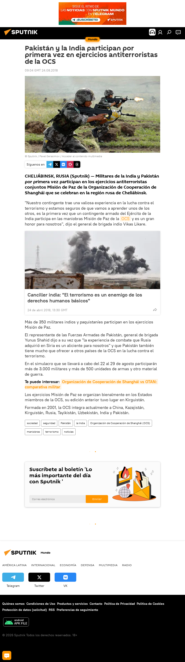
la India (80, 423)
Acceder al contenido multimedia (82, 156)
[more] (155, 309)
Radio (127, 565)
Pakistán (66, 423)
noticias (69, 431)
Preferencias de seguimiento (77, 610)
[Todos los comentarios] (6, 655)
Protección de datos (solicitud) (24, 610)
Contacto (96, 604)
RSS (52, 610)
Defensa (87, 565)
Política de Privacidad (119, 604)
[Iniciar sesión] (160, 32)
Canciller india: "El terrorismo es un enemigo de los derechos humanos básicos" (85, 298)
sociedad (32, 423)
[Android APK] (16, 622)
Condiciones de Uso (40, 604)
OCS (125, 218)
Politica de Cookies (150, 604)
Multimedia (108, 565)
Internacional (43, 565)
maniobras (33, 431)
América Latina (14, 565)
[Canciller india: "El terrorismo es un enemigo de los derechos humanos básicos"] (92, 260)
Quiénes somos (13, 604)
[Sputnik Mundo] (22, 36)
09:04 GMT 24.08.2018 (41, 70)
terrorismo (52, 431)
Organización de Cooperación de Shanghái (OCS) (120, 423)
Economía (68, 565)
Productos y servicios (72, 604)
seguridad (49, 423)
